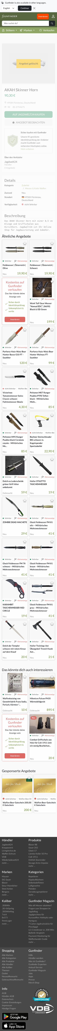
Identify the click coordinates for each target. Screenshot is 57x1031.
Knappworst (7, 847)
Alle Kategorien (9, 958)
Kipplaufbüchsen (35, 879)
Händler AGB (8, 996)
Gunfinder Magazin (37, 970)
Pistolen (32, 888)
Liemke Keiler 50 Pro (38, 853)
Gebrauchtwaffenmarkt (12, 979)
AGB (4, 993)
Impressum (7, 1005)
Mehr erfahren (27, 149)
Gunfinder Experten (37, 964)
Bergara (5, 891)
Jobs (30, 973)
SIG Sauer (6, 879)
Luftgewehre (34, 885)
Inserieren (43, 16)
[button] (52, 16)
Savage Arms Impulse (38, 863)
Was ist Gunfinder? (36, 961)
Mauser (5, 876)
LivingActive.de (9, 850)
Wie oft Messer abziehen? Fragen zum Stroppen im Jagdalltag (40, 908)
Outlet (5, 973)
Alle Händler (7, 964)
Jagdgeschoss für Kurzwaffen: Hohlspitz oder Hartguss (40, 917)
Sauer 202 (33, 847)
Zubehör (25, 185)
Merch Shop (33, 982)
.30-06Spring (8, 908)
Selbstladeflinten (36, 882)
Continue (25, 8)
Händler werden (35, 958)
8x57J (5, 917)
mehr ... (5, 863)
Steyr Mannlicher (9, 885)
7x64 (4, 914)
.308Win (6, 905)
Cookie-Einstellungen (11, 1002)
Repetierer (33, 876)
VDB (4, 857)
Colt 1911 (33, 857)
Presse (31, 979)
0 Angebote (9, 168)
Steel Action (7, 888)
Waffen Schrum (9, 853)
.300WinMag (8, 911)
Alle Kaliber (7, 967)
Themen (5, 970)
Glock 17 (32, 850)
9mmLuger (7, 920)
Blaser (5, 882)
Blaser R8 (32, 844)
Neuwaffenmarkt (9, 976)
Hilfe (30, 955)
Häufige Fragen (9, 1008)
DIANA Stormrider (36, 860)
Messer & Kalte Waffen (35, 188)
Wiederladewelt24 (10, 860)
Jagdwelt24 (10, 161)
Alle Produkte (8, 961)
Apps (30, 976)
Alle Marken (7, 955)
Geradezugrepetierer (38, 891)
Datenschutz (7, 999)
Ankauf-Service (35, 967)
